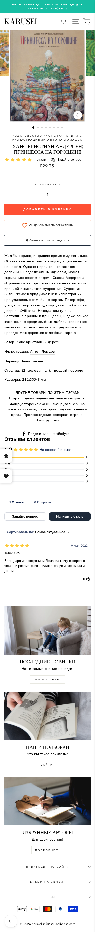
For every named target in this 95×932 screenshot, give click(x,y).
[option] (47, 7)
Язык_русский (47, 420)
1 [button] (33, 127)
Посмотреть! (47, 679)
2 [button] (38, 128)
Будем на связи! (47, 882)
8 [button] (62, 128)
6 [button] (54, 128)
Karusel (21, 21)
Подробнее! (47, 850)
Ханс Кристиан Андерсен (38, 341)
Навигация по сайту (47, 867)
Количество (47, 184)
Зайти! (47, 765)
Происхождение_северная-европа (53, 414)
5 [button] (50, 128)
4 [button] (46, 128)
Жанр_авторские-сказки (30, 403)
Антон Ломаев (42, 351)
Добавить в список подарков (47, 240)
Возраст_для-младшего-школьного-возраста (47, 398)
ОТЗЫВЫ (47, 897)
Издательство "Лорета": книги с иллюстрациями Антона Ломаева (47, 138)
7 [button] (58, 128)
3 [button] (42, 128)
